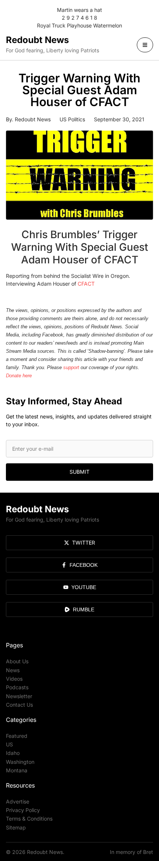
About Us (17, 661)
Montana (16, 770)
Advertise (17, 801)
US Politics (72, 119)
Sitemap (16, 827)
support (71, 367)
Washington (20, 762)
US (9, 744)
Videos (14, 679)
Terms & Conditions (29, 818)
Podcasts (17, 687)
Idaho (13, 753)
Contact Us (19, 704)
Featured (16, 736)
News (13, 670)
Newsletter (19, 696)
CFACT (86, 283)
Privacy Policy (23, 810)
